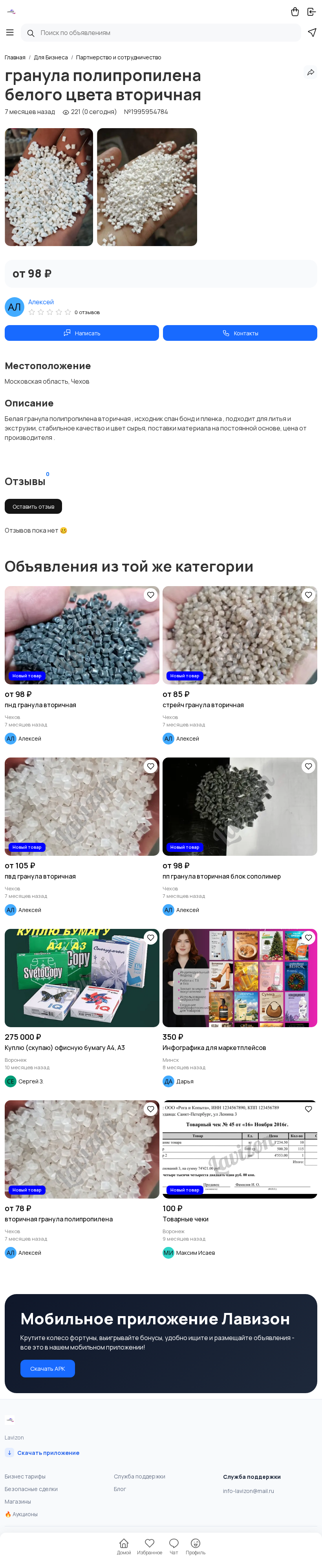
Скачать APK (47, 1368)
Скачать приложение (43, 1452)
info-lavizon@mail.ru (248, 1491)
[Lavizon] (10, 12)
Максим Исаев (195, 1252)
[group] (49, 187)
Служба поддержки (139, 1476)
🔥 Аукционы (21, 1514)
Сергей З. (31, 1081)
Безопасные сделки (31, 1489)
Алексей (41, 302)
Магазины (18, 1501)
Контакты (246, 333)
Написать (88, 333)
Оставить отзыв (33, 506)
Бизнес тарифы (25, 1476)
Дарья (185, 1081)
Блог (120, 1489)
